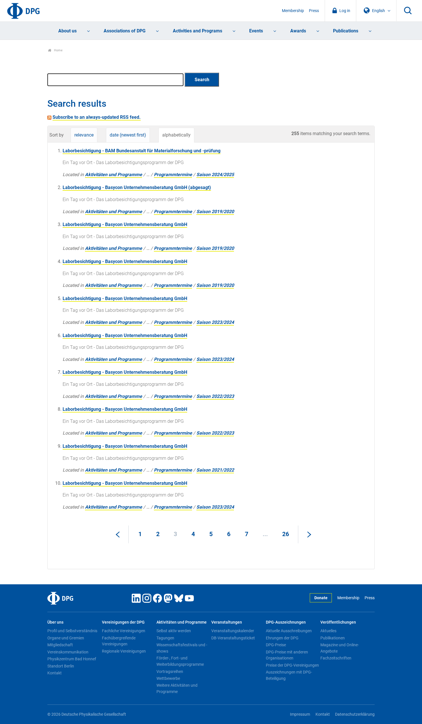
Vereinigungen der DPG (123, 622)
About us (67, 31)
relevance (84, 135)
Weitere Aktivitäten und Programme (177, 688)
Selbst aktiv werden (173, 630)
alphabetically (176, 135)
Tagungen (165, 638)
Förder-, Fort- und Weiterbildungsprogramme (180, 661)
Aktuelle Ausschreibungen (289, 630)
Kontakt (54, 673)
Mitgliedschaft (60, 645)
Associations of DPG (125, 31)
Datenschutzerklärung (355, 714)
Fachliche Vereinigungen (123, 630)
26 (285, 534)
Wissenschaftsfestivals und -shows (181, 648)
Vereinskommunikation (67, 652)
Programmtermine (173, 174)
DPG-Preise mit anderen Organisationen (287, 655)
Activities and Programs (197, 31)
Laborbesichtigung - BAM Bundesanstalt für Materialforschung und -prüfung (141, 150)
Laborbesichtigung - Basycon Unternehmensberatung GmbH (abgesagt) (137, 187)
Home (58, 50)
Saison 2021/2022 (215, 470)
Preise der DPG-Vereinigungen (292, 665)
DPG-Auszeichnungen (286, 622)
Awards (298, 31)
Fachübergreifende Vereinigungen (118, 641)
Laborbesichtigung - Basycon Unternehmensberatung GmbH (125, 224)
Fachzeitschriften (335, 658)
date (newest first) (128, 135)
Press (314, 10)
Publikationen (332, 638)
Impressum (300, 714)
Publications (345, 31)
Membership (293, 10)
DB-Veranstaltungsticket (233, 638)
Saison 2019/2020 (215, 211)
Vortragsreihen (169, 671)
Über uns (55, 622)
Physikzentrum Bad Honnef (71, 659)
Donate (321, 597)
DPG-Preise (276, 645)
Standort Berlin (60, 666)
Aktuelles (328, 630)
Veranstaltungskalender (232, 630)
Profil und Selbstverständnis (72, 630)
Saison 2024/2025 (215, 174)
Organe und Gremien (65, 638)
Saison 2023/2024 (215, 322)
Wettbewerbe (168, 678)
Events (256, 31)
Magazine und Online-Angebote (339, 648)
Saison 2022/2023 (215, 396)
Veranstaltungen (226, 622)
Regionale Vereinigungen (124, 651)
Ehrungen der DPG (282, 638)
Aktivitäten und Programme (113, 174)
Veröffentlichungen (338, 622)
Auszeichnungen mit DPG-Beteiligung (289, 675)
